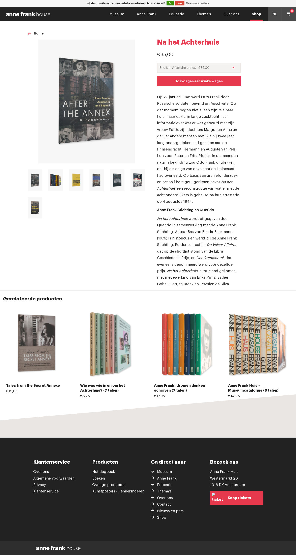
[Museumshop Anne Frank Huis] (26, 14)
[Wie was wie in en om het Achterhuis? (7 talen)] (111, 345)
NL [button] (274, 14)
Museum (116, 14)
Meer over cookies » (197, 3)
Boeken (98, 478)
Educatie (176, 14)
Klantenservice (46, 491)
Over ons (231, 14)
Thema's (204, 14)
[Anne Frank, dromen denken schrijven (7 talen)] (185, 345)
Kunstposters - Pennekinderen (118, 491)
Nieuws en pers (170, 511)
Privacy (39, 485)
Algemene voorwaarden (54, 478)
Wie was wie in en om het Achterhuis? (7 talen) (102, 388)
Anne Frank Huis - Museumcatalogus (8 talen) (253, 388)
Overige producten (108, 485)
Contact (164, 504)
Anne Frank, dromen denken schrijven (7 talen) (179, 388)
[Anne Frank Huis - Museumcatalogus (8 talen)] (259, 345)
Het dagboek (103, 471)
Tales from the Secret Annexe (33, 385)
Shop (256, 14)
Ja (170, 3)
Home (38, 33)
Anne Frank (146, 14)
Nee (180, 3)
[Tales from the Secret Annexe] (37, 345)
